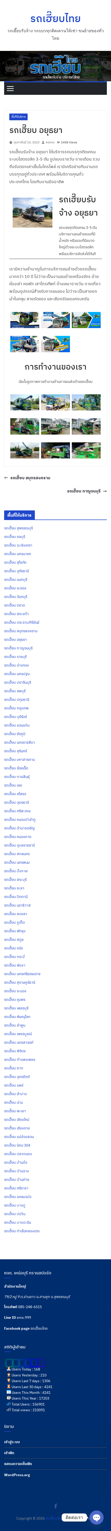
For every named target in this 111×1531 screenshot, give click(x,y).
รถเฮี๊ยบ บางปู (14, 1205)
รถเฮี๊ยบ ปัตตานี (16, 896)
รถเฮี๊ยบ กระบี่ (14, 956)
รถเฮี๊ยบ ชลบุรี (14, 536)
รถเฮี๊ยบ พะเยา (15, 1111)
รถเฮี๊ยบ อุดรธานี (16, 802)
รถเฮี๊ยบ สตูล (13, 939)
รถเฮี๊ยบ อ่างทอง (16, 665)
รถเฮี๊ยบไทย (55, 18)
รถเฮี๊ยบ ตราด (14, 605)
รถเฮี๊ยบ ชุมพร (14, 999)
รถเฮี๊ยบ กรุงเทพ (16, 708)
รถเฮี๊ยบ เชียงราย (17, 1128)
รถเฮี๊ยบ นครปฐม (17, 673)
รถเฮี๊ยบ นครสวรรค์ (18, 1042)
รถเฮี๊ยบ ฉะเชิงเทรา (18, 545)
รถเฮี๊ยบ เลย (13, 785)
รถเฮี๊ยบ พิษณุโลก (17, 1016)
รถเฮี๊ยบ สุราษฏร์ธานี (19, 982)
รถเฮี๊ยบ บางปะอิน (17, 1222)
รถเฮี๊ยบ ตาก (13, 1068)
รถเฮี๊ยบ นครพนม (17, 862)
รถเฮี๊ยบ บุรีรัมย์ (15, 716)
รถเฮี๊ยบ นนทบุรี (15, 579)
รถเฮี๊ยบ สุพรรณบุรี (18, 528)
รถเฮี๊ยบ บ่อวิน (14, 1214)
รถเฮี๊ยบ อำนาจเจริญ (19, 828)
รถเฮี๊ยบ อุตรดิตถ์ (17, 1076)
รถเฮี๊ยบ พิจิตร (15, 1051)
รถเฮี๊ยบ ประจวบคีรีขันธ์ (21, 622)
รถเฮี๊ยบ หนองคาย (17, 836)
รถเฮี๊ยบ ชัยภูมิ (14, 733)
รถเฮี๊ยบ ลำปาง (15, 1093)
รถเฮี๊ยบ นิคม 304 (17, 1145)
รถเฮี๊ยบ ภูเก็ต (14, 922)
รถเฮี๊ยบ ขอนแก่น (16, 725)
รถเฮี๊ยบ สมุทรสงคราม (30, 477)
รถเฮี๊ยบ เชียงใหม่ (16, 1119)
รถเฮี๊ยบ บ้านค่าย (16, 1179)
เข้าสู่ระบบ (12, 1442)
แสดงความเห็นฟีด (18, 1463)
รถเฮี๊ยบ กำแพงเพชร (19, 1059)
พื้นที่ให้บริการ (18, 116)
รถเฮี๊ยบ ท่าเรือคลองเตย (21, 1231)
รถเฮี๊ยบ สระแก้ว (16, 613)
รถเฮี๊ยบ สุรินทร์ (15, 751)
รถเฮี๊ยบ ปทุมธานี (16, 699)
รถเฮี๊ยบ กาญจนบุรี (84, 491)
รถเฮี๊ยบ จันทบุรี (15, 596)
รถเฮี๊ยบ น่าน (13, 1102)
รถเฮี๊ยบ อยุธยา (15, 639)
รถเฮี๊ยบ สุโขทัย (15, 562)
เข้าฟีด (9, 1452)
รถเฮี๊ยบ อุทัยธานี (16, 571)
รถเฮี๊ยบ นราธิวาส (17, 905)
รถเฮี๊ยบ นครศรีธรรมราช (22, 973)
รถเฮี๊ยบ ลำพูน (14, 1025)
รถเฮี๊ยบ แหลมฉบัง (17, 1196)
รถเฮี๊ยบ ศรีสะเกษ (17, 811)
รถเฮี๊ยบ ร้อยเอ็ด (16, 768)
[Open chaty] (97, 1517)
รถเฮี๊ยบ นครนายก (17, 553)
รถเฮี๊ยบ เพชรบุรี (16, 1008)
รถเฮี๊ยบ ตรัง (13, 948)
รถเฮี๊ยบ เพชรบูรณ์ (18, 1033)
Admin (50, 142)
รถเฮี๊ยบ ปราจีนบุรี (17, 682)
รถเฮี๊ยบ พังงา (14, 965)
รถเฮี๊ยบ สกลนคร (17, 853)
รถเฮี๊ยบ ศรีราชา (16, 1188)
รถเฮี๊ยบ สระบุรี (15, 879)
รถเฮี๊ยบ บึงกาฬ (16, 871)
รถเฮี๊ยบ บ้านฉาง (16, 1171)
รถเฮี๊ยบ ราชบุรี (15, 656)
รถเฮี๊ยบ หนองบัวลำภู (20, 819)
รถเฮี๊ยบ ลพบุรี (15, 691)
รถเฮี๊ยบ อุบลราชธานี (19, 845)
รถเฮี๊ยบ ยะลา (14, 888)
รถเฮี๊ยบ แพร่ (13, 1085)
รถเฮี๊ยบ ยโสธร (15, 793)
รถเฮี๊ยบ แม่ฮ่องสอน (19, 1136)
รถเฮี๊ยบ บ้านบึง (15, 1162)
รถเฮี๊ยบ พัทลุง (15, 931)
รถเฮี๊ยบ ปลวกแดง (18, 1153)
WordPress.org (17, 1475)
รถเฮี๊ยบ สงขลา (15, 913)
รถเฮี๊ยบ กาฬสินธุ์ (17, 776)
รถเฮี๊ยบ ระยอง (15, 588)
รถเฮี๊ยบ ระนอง (15, 991)
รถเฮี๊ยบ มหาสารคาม (19, 759)
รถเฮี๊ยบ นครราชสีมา (19, 742)
